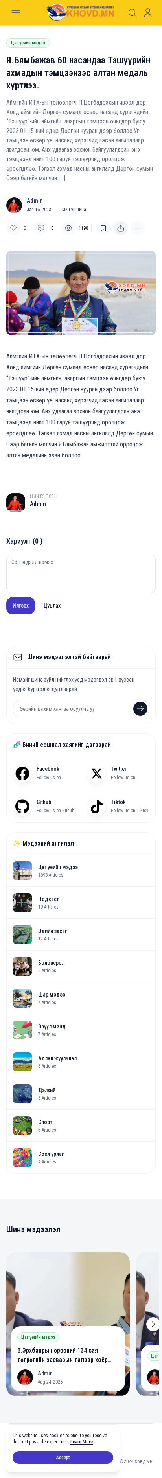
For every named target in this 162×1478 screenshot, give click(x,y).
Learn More (81, 1442)
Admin (35, 201)
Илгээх (21, 606)
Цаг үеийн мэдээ (28, 43)
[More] (121, 228)
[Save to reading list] (103, 228)
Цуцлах (52, 606)
